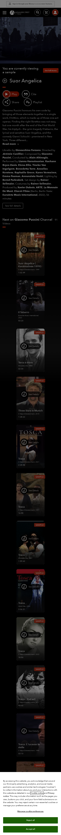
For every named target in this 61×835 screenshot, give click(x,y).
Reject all (30, 820)
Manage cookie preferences (30, 811)
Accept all (30, 829)
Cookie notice (37, 793)
